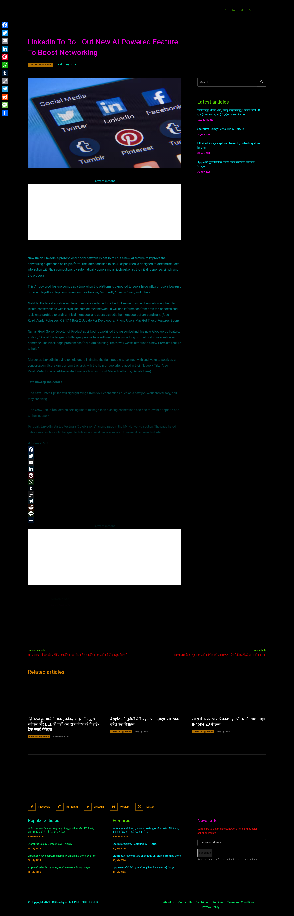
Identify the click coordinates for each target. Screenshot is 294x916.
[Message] (5, 105)
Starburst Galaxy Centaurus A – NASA (221, 129)
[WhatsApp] (5, 65)
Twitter (150, 807)
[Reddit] (5, 97)
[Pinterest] (5, 57)
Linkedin (99, 807)
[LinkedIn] (5, 49)
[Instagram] (60, 807)
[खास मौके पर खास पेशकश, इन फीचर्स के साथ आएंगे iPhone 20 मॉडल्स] (229, 697)
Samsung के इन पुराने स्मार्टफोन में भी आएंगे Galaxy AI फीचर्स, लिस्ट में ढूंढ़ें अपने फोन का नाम (220, 655)
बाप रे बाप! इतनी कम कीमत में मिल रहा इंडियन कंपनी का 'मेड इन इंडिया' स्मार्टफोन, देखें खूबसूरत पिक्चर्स (77, 655)
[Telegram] (5, 89)
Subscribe (205, 853)
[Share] (5, 113)
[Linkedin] (233, 10)
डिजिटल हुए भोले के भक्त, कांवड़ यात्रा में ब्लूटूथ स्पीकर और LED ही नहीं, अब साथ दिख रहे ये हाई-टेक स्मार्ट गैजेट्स (228, 112)
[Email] (5, 41)
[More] (162, 162)
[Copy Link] (5, 81)
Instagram (72, 807)
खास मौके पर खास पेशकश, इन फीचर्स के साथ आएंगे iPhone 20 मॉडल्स (228, 721)
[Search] (261, 82)
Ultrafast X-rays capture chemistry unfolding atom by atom (62, 856)
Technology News (40, 64)
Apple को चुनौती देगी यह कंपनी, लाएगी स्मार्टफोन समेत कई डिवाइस (145, 721)
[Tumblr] (5, 73)
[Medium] (242, 10)
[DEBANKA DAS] (37, 607)
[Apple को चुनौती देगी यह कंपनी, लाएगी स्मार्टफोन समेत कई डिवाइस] (147, 697)
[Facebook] (225, 10)
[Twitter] (250, 10)
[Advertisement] (104, 212)
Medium (124, 807)
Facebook (44, 807)
